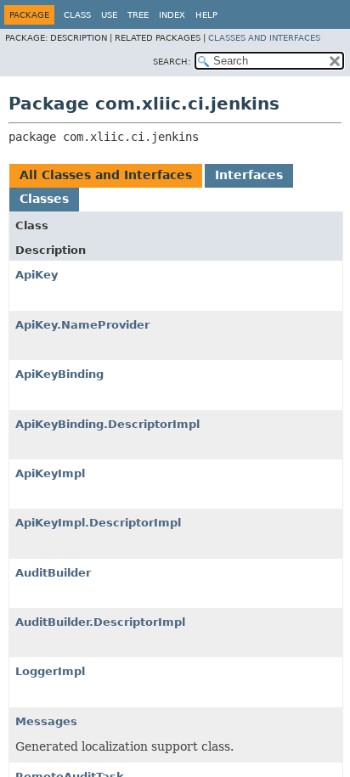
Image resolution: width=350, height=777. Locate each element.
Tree (138, 15)
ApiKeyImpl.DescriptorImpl (98, 522)
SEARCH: (171, 61)
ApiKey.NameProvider (82, 324)
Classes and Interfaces (264, 37)
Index (172, 15)
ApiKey (36, 274)
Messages (46, 721)
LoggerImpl (50, 671)
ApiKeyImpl (50, 473)
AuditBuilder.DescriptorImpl (100, 622)
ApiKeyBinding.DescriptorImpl (107, 424)
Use (109, 15)
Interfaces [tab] (249, 175)
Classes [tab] (44, 199)
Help (206, 15)
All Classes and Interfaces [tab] (106, 175)
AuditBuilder (53, 572)
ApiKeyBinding (59, 374)
